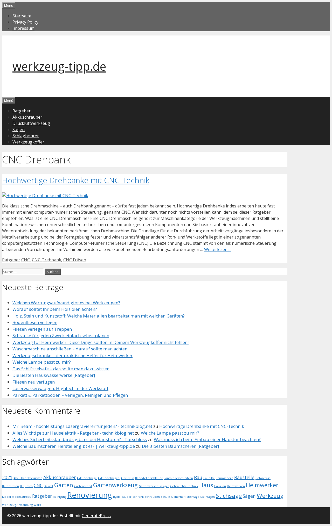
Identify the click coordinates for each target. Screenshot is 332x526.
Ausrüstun (127, 478)
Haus (206, 485)
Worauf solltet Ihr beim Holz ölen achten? (54, 309)
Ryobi (117, 497)
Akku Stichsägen (109, 478)
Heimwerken (236, 486)
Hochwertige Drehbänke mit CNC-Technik (75, 180)
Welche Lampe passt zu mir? (41, 362)
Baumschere (224, 478)
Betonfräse (263, 478)
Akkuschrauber (27, 117)
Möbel (6, 497)
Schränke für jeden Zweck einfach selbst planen (60, 335)
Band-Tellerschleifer (149, 478)
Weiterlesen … (217, 249)
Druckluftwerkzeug (31, 123)
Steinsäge (192, 497)
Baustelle (244, 477)
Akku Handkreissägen (27, 478)
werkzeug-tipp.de (59, 66)
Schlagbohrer (25, 136)
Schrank (138, 497)
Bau (198, 477)
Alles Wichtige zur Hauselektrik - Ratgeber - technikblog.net (73, 433)
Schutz (165, 497)
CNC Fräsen (74, 260)
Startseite (21, 16)
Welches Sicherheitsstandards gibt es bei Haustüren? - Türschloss (79, 439)
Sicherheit (178, 497)
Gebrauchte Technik (184, 486)
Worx (37, 505)
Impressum (23, 28)
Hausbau (220, 486)
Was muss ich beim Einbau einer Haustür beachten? (207, 439)
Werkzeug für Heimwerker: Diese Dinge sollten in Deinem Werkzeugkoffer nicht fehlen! (100, 342)
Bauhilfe (209, 478)
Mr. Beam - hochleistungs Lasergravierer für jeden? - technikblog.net (82, 426)
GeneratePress (96, 515)
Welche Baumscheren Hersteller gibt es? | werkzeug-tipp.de (73, 446)
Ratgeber (21, 111)
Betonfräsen (10, 486)
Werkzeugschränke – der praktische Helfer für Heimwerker (72, 355)
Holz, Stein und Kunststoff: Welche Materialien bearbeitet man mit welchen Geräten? (98, 316)
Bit (22, 486)
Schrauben (152, 497)
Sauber (127, 497)
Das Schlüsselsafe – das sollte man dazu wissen (60, 369)
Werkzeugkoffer (28, 142)
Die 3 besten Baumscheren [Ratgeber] (180, 446)
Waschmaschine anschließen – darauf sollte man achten (69, 349)
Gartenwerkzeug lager (154, 486)
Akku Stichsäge (87, 478)
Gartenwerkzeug (115, 485)
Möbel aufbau (21, 497)
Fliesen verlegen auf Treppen (42, 329)
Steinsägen (207, 497)
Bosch (29, 486)
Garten (63, 485)
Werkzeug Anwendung (17, 505)
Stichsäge (229, 496)
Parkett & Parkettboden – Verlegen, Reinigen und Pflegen (70, 395)
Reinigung (59, 497)
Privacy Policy (25, 22)
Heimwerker (262, 485)
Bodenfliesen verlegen (34, 322)
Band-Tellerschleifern (178, 478)
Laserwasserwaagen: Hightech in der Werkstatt (60, 388)
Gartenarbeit (83, 486)
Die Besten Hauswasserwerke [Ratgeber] (53, 375)
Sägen (18, 129)
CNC (25, 260)
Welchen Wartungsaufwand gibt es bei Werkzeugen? (66, 303)
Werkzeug (270, 496)
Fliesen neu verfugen (33, 382)
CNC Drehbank (46, 260)
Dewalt (48, 486)
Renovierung (89, 495)
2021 (7, 477)
